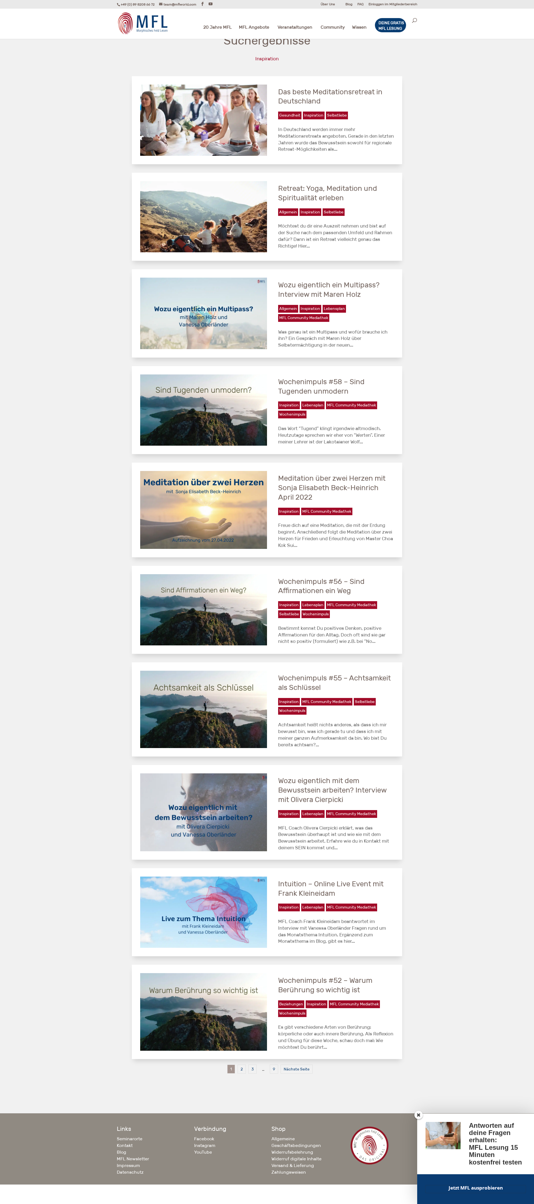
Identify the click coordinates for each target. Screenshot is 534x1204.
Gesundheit (289, 115)
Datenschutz (130, 1172)
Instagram (204, 1145)
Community (333, 27)
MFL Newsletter (133, 1158)
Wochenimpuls (292, 414)
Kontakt (125, 1145)
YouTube (203, 1152)
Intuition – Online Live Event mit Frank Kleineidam (331, 888)
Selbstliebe (337, 115)
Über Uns (328, 4)
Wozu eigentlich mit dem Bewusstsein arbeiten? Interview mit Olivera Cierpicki (332, 790)
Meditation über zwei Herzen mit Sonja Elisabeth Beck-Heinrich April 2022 (331, 488)
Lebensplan (334, 308)
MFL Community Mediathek (303, 317)
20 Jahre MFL (217, 27)
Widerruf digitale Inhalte (296, 1158)
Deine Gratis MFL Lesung (391, 25)
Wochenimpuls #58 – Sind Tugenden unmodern (321, 386)
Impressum (128, 1165)
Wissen (359, 27)
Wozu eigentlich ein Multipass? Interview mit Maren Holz (329, 289)
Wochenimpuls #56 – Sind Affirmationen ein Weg (321, 586)
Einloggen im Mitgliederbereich (393, 4)
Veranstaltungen (295, 27)
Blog (348, 4)
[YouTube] (210, 4)
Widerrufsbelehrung (292, 1152)
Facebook (204, 1138)
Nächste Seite (297, 1069)
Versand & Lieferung (292, 1165)
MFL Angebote (254, 27)
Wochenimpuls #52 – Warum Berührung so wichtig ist (325, 985)
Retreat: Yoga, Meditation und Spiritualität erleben (327, 193)
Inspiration (313, 115)
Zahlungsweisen (288, 1172)
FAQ (360, 4)
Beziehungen (291, 1003)
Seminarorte (129, 1138)
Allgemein (288, 211)
